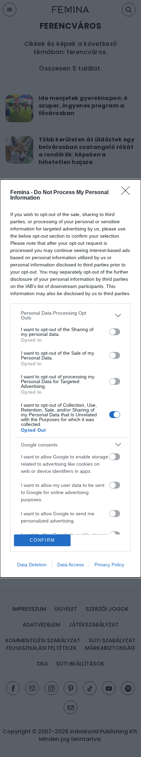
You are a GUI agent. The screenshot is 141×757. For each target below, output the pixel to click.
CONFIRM (42, 540)
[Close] (127, 192)
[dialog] (70, 378)
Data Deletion (32, 564)
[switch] (114, 331)
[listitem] (70, 315)
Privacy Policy (109, 564)
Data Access (70, 564)
